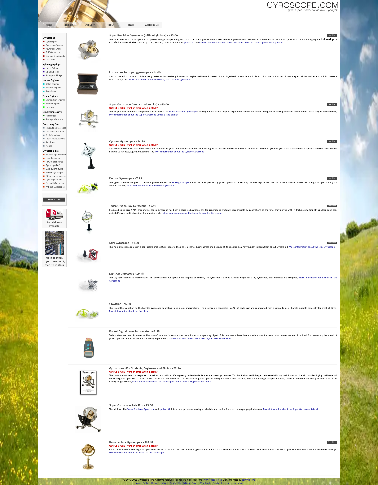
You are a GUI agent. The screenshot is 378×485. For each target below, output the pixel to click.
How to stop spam (233, 483)
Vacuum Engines (53, 88)
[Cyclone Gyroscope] (88, 168)
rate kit (203, 42)
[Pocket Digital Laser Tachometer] (88, 358)
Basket (146, 483)
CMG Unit (50, 60)
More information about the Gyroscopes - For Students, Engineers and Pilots (171, 381)
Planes (49, 146)
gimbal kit (189, 42)
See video (332, 35)
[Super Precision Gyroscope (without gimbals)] (88, 62)
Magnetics (51, 116)
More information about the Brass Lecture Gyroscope (136, 452)
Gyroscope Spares (54, 45)
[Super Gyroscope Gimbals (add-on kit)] (88, 131)
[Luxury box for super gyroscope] (88, 94)
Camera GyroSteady (55, 56)
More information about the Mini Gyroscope (312, 247)
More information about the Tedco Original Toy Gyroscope (192, 213)
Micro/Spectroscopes (56, 128)
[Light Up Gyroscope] (88, 294)
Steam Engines (53, 103)
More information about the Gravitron (129, 311)
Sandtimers (51, 142)
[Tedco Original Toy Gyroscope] (88, 233)
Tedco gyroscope (180, 182)
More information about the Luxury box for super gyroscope (159, 79)
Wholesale (205, 483)
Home (138, 483)
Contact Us (175, 483)
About (165, 483)
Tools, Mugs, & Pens (55, 139)
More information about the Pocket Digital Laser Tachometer (200, 338)
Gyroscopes (51, 42)
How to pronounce (54, 162)
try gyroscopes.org (212, 480)
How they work (53, 158)
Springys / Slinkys (54, 75)
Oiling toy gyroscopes (56, 176)
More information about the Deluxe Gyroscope (150, 185)
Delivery (155, 483)
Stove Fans (51, 91)
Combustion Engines (55, 100)
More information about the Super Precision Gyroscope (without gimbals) (246, 42)
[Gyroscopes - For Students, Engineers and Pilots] (88, 395)
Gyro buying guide (54, 169)
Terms (195, 483)
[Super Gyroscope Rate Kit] (88, 432)
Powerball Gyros (53, 49)
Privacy (186, 483)
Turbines (50, 107)
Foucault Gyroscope (55, 183)
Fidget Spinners (53, 68)
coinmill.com (248, 480)
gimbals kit (165, 409)
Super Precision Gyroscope (183, 111)
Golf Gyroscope (53, 52)
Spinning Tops (52, 72)
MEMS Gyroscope (54, 173)
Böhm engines (52, 84)
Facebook (218, 483)
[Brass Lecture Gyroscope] (88, 469)
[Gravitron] (88, 321)
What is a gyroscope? (56, 154)
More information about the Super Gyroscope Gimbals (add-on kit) (143, 115)
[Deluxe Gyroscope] (88, 196)
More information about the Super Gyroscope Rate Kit (291, 409)
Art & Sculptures (53, 135)
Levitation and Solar (55, 132)
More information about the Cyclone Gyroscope (179, 152)
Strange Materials (54, 119)
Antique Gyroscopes (55, 187)
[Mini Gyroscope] (88, 263)
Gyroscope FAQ (53, 165)
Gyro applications (54, 180)
